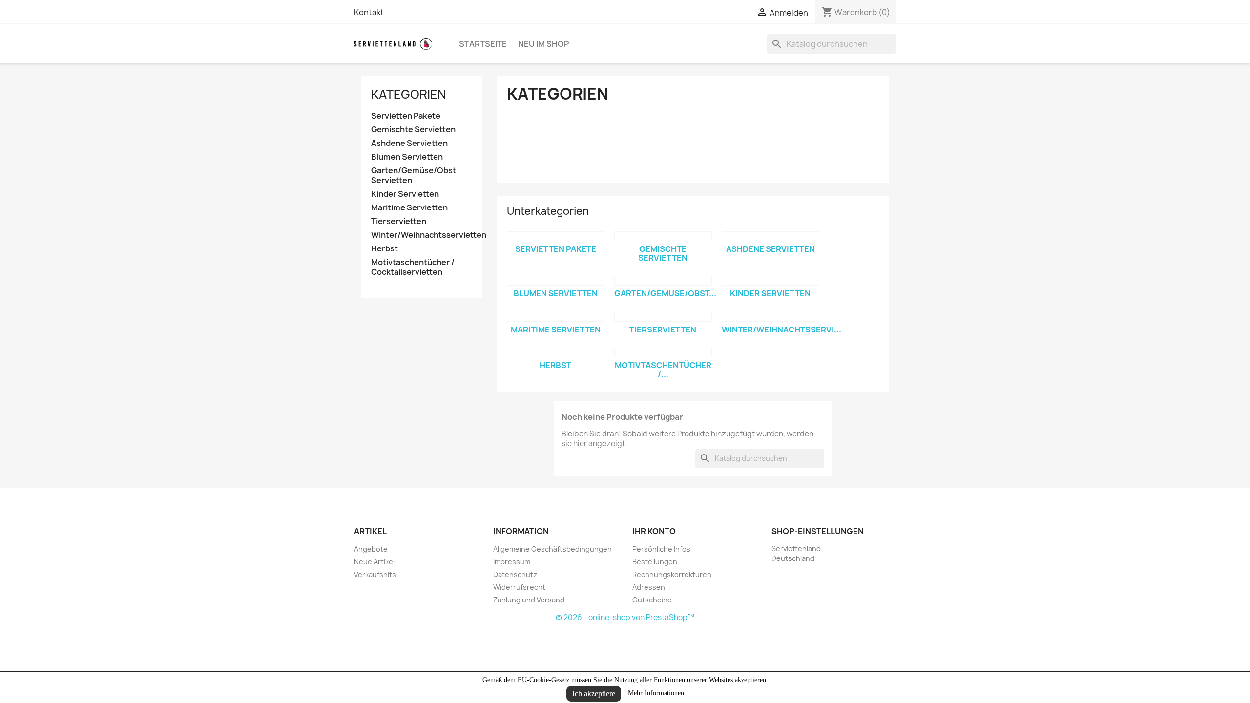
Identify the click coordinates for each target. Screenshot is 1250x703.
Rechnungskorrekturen (671, 574)
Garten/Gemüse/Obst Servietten (413, 175)
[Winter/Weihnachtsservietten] (770, 317)
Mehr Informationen (656, 693)
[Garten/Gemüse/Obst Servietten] (663, 281)
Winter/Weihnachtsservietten (422, 235)
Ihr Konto (654, 531)
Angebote (371, 549)
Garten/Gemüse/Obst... (665, 293)
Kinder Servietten (405, 194)
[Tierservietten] (663, 317)
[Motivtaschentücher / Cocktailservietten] (663, 352)
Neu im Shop (543, 44)
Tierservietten (398, 221)
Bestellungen (654, 561)
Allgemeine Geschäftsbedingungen (552, 549)
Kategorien (408, 94)
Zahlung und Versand (528, 599)
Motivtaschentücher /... (663, 369)
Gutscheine (652, 599)
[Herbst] (555, 352)
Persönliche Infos (661, 549)
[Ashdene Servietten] (770, 236)
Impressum (511, 561)
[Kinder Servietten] (770, 281)
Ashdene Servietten (409, 143)
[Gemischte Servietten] (663, 236)
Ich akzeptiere (593, 693)
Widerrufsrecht (519, 587)
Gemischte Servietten (413, 129)
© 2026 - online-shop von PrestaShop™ (625, 617)
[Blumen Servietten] (555, 281)
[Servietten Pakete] (555, 236)
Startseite (483, 44)
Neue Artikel (374, 561)
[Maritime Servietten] (555, 317)
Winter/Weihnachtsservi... (781, 329)
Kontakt (369, 12)
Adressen (648, 587)
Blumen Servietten (407, 157)
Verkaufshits (375, 574)
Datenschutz (515, 574)
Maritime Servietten (409, 208)
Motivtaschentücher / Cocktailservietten (413, 267)
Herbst (384, 249)
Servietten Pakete (405, 116)
